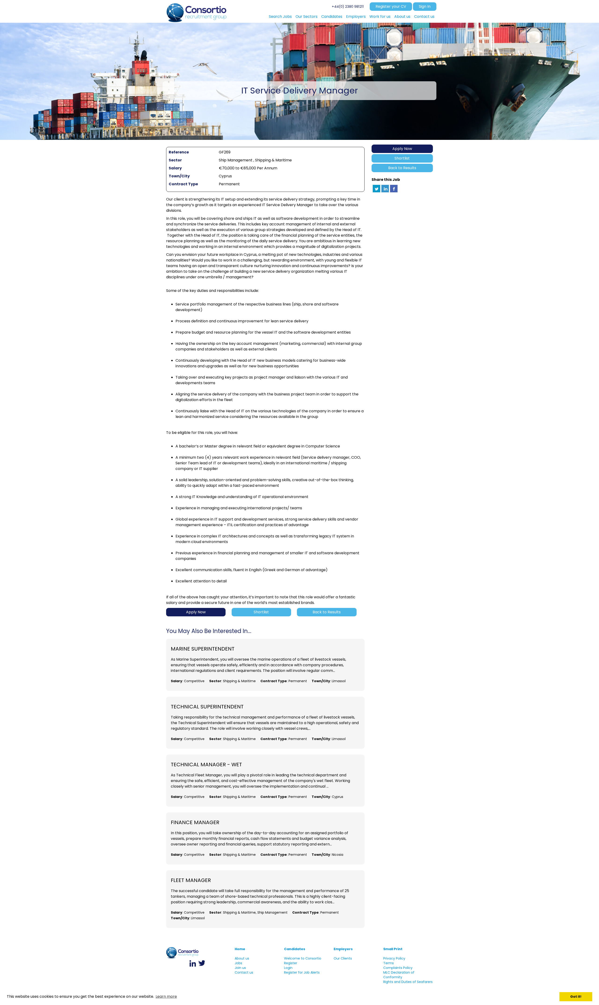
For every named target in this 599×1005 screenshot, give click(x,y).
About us (242, 958)
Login (288, 967)
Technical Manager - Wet (206, 765)
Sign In (425, 6)
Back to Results (402, 168)
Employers (343, 949)
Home (240, 949)
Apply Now (402, 148)
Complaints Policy (398, 967)
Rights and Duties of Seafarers (408, 981)
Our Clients (343, 958)
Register (290, 963)
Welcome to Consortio (302, 958)
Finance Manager (195, 822)
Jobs (238, 963)
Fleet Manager (191, 880)
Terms (388, 963)
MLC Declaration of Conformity (398, 974)
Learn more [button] (166, 996)
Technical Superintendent (207, 707)
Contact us (244, 972)
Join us (240, 967)
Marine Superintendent (202, 649)
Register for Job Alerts (302, 972)
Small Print (392, 949)
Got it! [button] (575, 996)
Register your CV (391, 6)
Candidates (294, 949)
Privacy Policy (394, 958)
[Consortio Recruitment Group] (197, 11)
